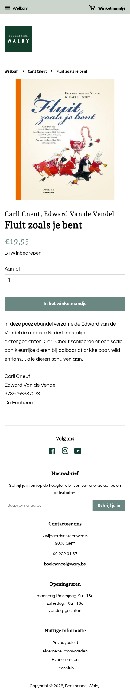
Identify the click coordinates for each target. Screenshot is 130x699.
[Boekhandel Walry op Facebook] (52, 452)
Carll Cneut (37, 71)
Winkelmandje (111, 8)
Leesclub (65, 668)
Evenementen (65, 659)
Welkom (20, 8)
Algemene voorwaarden (65, 651)
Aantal (12, 269)
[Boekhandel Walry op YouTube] (77, 452)
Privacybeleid (65, 642)
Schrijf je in (109, 505)
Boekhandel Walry (82, 686)
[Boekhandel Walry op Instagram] (65, 452)
